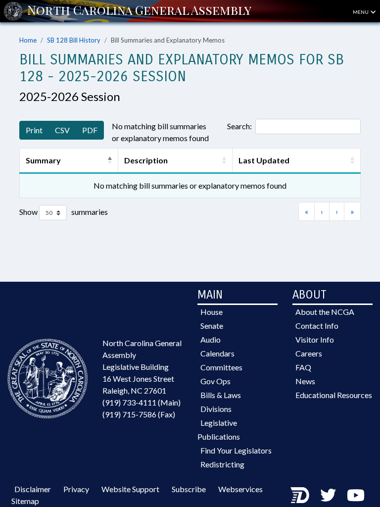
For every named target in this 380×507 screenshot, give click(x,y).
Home (28, 40)
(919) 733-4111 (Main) (141, 402)
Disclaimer (32, 489)
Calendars (217, 353)
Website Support (130, 489)
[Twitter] (328, 495)
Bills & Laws (220, 395)
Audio (210, 339)
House (211, 311)
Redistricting (222, 464)
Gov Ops (215, 381)
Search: (239, 126)
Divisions (216, 408)
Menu (361, 12)
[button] (110, 160)
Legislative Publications (218, 429)
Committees (221, 367)
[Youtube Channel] (356, 495)
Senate (211, 325)
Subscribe (189, 489)
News (305, 381)
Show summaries (63, 211)
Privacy (76, 489)
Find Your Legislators (236, 450)
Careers (308, 353)
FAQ (303, 367)
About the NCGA (324, 311)
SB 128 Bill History (73, 40)
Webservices (240, 489)
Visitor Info (314, 339)
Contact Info (316, 325)
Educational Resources (333, 395)
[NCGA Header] (139, 10)
